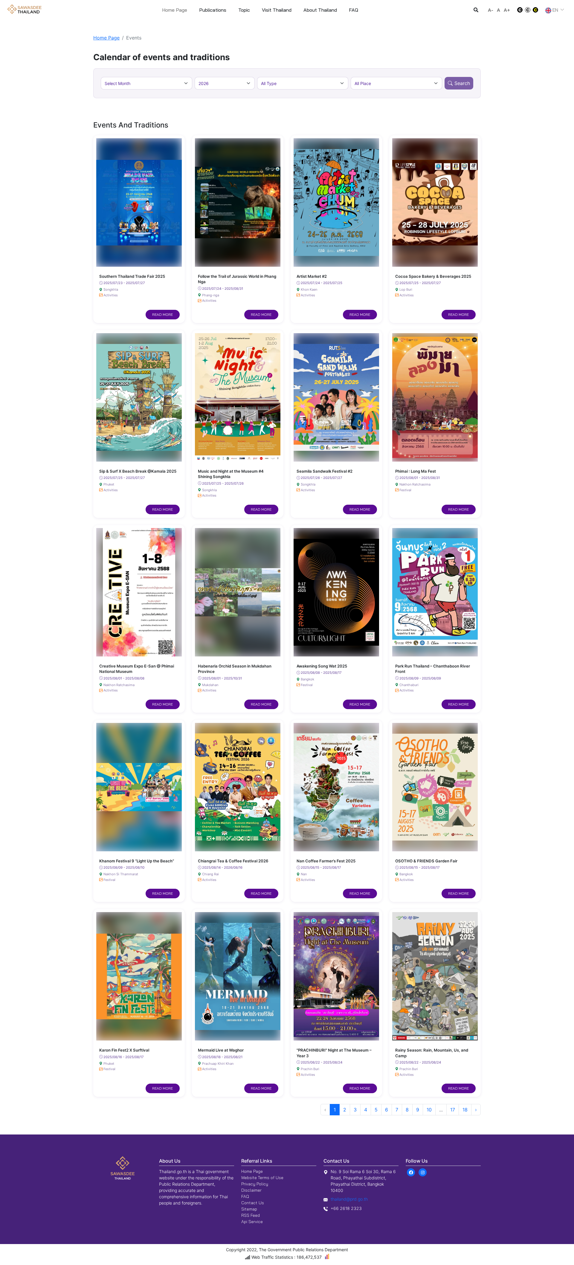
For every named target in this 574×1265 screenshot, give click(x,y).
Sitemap (249, 1209)
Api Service (252, 1221)
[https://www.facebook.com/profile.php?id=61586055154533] (411, 1172)
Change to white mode (518, 10)
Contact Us (252, 1202)
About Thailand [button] (320, 10)
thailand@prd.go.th (349, 1199)
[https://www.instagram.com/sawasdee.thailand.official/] (422, 1172)
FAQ (245, 1196)
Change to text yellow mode (537, 10)
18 (465, 1110)
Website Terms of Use (262, 1177)
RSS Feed (250, 1215)
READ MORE (162, 314)
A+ (507, 10)
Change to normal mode (528, 10)
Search (462, 83)
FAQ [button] (353, 10)
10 (429, 1110)
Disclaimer (251, 1190)
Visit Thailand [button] (276, 10)
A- (490, 10)
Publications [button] (212, 10)
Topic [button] (244, 10)
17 (452, 1110)
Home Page (174, 10)
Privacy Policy (254, 1184)
